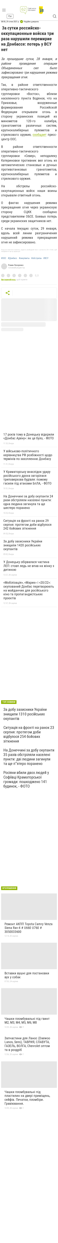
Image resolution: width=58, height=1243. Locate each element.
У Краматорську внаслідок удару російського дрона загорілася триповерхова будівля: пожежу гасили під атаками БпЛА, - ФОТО (27, 477)
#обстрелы (36, 258)
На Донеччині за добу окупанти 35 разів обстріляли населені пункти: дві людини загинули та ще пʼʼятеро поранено (28, 757)
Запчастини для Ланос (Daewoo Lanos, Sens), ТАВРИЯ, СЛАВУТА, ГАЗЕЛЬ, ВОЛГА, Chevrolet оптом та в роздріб (27, 1044)
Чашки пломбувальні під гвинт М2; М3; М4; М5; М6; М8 (27, 1021)
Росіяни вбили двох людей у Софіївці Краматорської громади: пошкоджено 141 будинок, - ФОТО (26, 779)
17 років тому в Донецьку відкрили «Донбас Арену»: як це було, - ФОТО (28, 436)
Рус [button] (10, 16)
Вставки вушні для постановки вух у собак (27, 975)
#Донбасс (12, 258)
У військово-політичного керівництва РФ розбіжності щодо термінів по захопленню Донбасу (27, 455)
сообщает (39, 135)
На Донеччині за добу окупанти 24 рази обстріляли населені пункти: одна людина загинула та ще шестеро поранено (28, 502)
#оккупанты (24, 258)
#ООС (3, 258)
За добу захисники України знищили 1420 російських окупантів (22, 545)
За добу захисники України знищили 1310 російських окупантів (25, 714)
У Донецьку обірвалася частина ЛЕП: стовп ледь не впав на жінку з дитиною (28, 566)
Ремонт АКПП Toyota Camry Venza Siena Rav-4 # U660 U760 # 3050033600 (29, 928)
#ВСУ (45, 258)
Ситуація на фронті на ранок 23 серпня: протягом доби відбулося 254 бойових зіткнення (28, 734)
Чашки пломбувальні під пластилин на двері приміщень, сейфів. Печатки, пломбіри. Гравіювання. (27, 1098)
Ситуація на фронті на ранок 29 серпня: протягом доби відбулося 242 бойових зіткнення (27, 524)
